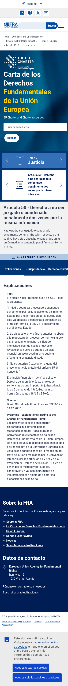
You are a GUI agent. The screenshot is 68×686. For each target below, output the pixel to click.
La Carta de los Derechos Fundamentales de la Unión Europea (35, 529)
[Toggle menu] (61, 25)
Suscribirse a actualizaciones (24, 545)
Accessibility (7, 625)
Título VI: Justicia (49, 41)
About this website (10, 621)
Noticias (11, 540)
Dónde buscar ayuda (19, 536)
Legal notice (25, 621)
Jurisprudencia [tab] (35, 269)
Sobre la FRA (14, 521)
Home (6, 37)
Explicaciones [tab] (12, 269)
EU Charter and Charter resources (27, 37)
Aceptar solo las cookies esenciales (37, 677)
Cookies (37, 621)
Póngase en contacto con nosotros (24, 586)
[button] (22, 12)
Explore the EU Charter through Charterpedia (27, 41)
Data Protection (52, 621)
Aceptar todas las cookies (31, 667)
